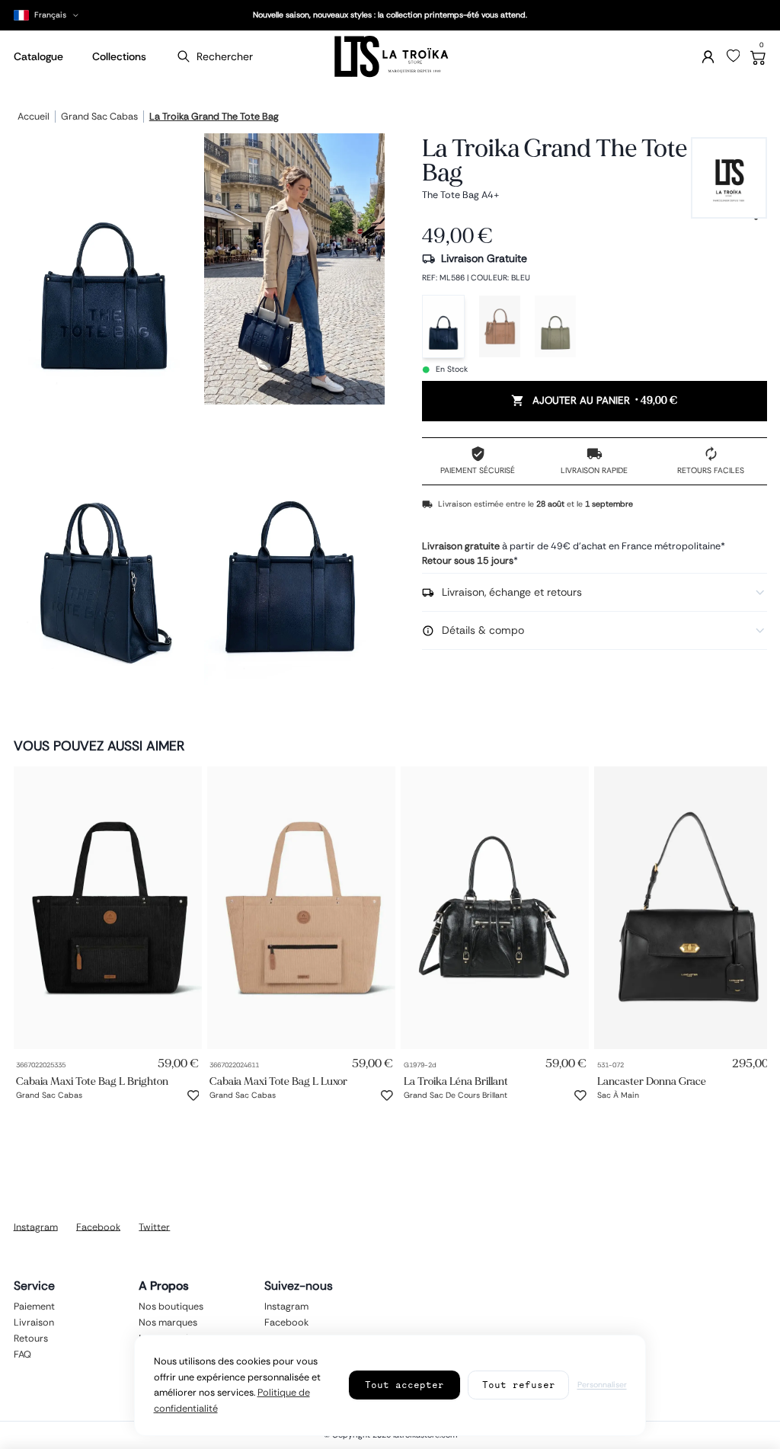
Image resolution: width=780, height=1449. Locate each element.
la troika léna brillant (456, 1081)
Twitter (154, 1226)
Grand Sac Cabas (99, 117)
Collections (119, 56)
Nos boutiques (171, 1306)
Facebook (98, 1226)
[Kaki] (555, 326)
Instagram (36, 1226)
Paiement (34, 1306)
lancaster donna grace (651, 1081)
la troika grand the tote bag (214, 117)
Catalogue (38, 56)
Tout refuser (518, 1384)
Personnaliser (602, 1385)
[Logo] (390, 57)
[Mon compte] (708, 57)
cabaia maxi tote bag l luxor (278, 1081)
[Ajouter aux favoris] (193, 1095)
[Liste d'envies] (733, 56)
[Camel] (499, 326)
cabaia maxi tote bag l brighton (92, 1081)
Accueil (34, 117)
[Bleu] (443, 326)
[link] (108, 907)
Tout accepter (404, 1384)
